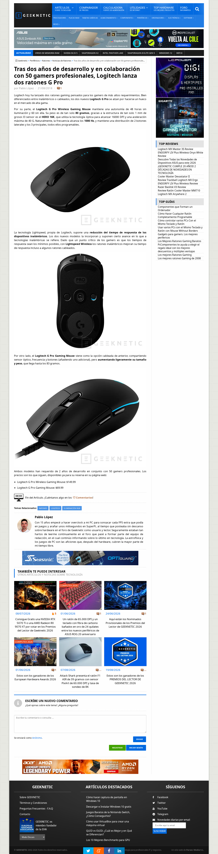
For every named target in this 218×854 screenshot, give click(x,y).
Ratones (46, 60)
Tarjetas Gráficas (90, 18)
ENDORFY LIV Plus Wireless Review (178, 183)
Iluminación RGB (72, 508)
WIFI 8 (179, 53)
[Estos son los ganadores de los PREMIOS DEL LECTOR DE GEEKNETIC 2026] (125, 638)
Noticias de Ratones (61, 60)
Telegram (162, 814)
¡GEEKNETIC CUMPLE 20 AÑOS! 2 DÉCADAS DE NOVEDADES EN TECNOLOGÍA (177, 170)
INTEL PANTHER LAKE (113, 53)
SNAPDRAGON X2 (90, 53)
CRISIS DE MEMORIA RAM (47, 53)
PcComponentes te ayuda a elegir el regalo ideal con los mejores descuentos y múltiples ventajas (178, 248)
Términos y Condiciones (33, 803)
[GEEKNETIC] (33, 15)
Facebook (162, 797)
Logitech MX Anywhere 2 (172, 194)
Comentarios (84, 497)
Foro (185, 8)
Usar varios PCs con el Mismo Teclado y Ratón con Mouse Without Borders (180, 229)
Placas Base (74, 18)
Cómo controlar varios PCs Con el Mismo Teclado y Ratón (177, 222)
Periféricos (35, 60)
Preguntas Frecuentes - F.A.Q (36, 808)
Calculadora (113, 8)
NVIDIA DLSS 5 (70, 53)
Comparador (88, 8)
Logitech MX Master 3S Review (175, 149)
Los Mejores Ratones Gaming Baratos (179, 241)
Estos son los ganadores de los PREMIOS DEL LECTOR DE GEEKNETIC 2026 (125, 679)
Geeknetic (22, 60)
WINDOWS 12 (165, 53)
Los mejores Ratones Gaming (175, 255)
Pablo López (26, 88)
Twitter (161, 803)
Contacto (25, 814)
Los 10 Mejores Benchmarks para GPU (108, 840)
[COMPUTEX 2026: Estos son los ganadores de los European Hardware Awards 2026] (35, 638)
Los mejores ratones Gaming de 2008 (179, 258)
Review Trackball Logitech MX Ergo (178, 180)
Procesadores (59, 18)
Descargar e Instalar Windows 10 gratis (108, 806)
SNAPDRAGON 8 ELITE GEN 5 (141, 53)
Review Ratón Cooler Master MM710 (179, 190)
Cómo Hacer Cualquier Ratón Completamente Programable (175, 215)
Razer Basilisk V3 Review (172, 187)
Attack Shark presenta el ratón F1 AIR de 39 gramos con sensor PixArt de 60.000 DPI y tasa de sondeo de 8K (80, 681)
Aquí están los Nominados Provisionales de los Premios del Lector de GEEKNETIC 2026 (125, 622)
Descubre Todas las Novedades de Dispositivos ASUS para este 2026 (177, 161)
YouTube (162, 808)
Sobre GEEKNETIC (30, 797)
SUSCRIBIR (160, 831)
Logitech (55, 508)
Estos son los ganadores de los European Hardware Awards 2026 (35, 677)
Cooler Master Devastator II (174, 176)
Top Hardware (164, 8)
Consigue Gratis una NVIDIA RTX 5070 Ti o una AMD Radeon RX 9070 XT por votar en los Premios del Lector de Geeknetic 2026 (35, 624)
